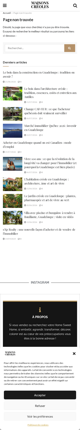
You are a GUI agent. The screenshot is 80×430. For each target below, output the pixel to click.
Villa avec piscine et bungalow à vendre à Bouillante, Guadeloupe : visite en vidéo (49, 215)
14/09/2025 (10, 239)
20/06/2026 (31, 205)
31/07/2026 (31, 102)
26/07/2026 (31, 118)
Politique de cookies (38, 424)
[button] (74, 354)
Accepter (40, 395)
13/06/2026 (31, 222)
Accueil (7, 12)
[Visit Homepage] (39, 5)
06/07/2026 (31, 172)
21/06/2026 (31, 188)
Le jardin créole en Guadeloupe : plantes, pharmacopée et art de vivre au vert (50, 198)
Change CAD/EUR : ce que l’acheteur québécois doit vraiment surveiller (47, 111)
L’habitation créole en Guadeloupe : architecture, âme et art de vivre (46, 181)
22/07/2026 (31, 135)
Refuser (40, 406)
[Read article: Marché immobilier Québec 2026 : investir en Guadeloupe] (12, 131)
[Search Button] (75, 5)
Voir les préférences (40, 416)
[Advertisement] (40, 267)
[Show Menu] (5, 5)
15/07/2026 (10, 152)
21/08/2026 (10, 81)
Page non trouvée (22, 12)
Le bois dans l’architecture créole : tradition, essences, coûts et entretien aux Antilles (50, 93)
